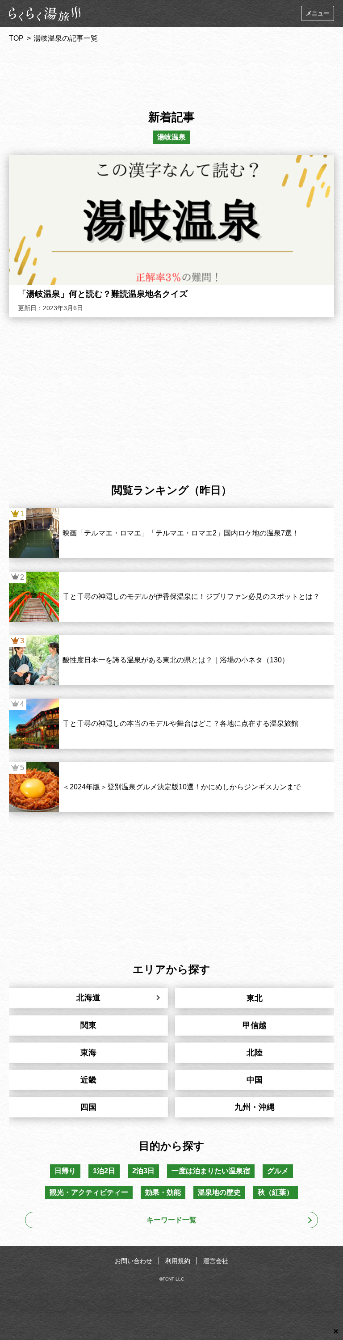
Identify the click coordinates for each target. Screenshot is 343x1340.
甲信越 (255, 1025)
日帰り (65, 1171)
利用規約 (177, 1261)
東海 (88, 1052)
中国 (255, 1079)
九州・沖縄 (254, 1107)
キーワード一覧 (171, 1220)
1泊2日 (104, 1171)
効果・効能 (163, 1192)
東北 (255, 998)
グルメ (278, 1171)
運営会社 (215, 1261)
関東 (88, 1025)
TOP (16, 38)
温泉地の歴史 (219, 1192)
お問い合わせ (133, 1261)
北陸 (255, 1052)
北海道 (88, 997)
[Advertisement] (171, 73)
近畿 (88, 1079)
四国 (88, 1107)
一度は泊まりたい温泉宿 (211, 1171)
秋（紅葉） (275, 1192)
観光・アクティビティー (89, 1192)
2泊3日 (143, 1171)
